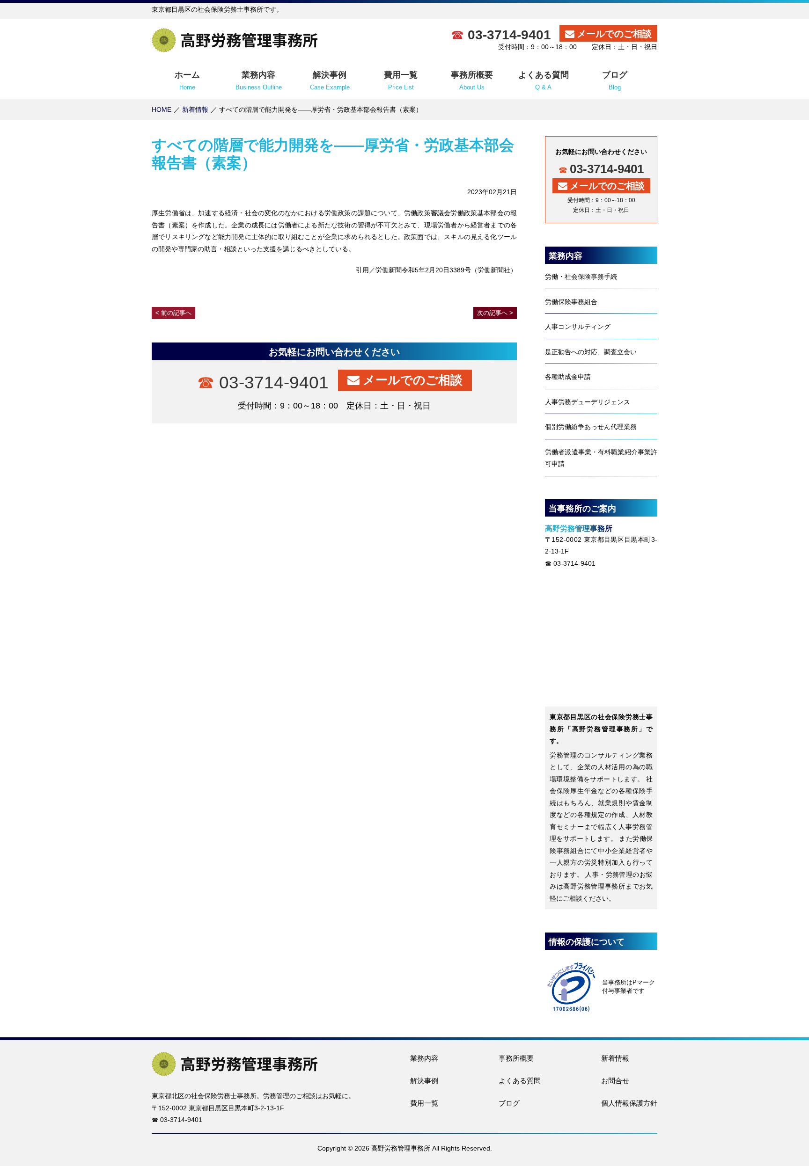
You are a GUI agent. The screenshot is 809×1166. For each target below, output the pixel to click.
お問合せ (615, 1081)
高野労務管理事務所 (400, 1148)
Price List (401, 80)
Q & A (543, 80)
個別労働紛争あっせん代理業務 (591, 426)
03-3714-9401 (511, 35)
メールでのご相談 (614, 34)
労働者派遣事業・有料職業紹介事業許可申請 (601, 458)
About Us (472, 80)
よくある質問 (520, 1081)
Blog (614, 80)
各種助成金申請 (568, 376)
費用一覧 (424, 1103)
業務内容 (424, 1058)
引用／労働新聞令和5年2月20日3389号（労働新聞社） (436, 270)
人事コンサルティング (577, 326)
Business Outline (258, 80)
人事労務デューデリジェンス (587, 402)
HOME (161, 109)
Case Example (330, 80)
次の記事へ (492, 312)
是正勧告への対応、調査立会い (591, 352)
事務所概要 (516, 1058)
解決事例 (424, 1081)
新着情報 (195, 109)
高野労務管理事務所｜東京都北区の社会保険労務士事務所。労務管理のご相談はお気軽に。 (234, 40)
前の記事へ (176, 312)
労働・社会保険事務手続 (581, 276)
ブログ (509, 1103)
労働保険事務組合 (571, 302)
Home (187, 80)
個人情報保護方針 (629, 1103)
